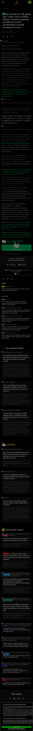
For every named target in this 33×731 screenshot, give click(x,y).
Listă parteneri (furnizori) (6, 724)
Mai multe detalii (12, 708)
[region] (16, 717)
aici (13, 713)
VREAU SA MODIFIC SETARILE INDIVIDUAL (16, 728)
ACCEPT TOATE (16, 727)
